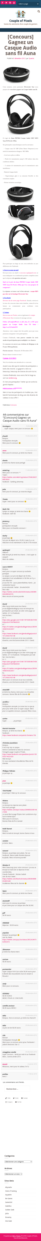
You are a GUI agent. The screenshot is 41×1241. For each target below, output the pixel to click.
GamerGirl (8, 1202)
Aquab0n (8, 1195)
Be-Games (8, 1198)
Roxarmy (8, 1217)
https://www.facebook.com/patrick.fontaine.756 (19, 735)
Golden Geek (9, 1210)
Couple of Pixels (20, 21)
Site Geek (8, 1221)
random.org (12, 378)
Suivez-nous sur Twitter (10, 315)
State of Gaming (11, 1191)
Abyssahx (8, 1187)
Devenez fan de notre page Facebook (14, 300)
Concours (13, 405)
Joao (4, 781)
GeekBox (8, 1206)
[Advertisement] (20, 1129)
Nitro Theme (16, 1236)
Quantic (31, 58)
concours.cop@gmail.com (28, 273)
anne (4, 451)
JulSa (7, 1213)
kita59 (4, 1064)
